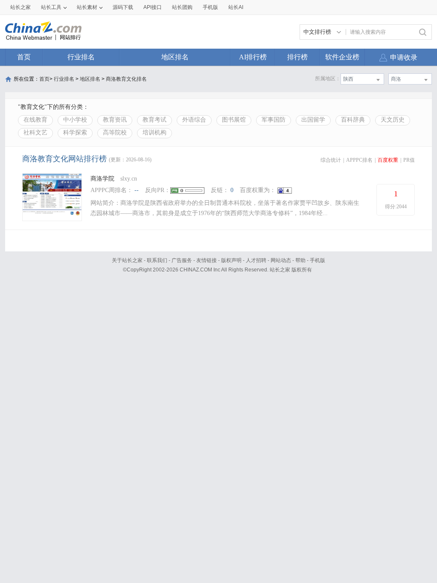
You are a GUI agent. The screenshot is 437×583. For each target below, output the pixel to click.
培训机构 (154, 132)
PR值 (409, 160)
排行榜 (297, 57)
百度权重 (388, 160)
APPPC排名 (359, 160)
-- (136, 190)
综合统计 (330, 160)
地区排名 (175, 57)
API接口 (152, 7)
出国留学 (313, 120)
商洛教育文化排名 (126, 79)
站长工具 (51, 7)
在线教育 (35, 120)
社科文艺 (35, 132)
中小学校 (75, 120)
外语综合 (194, 120)
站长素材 (87, 7)
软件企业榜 (342, 57)
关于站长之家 (127, 260)
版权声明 (231, 260)
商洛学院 (102, 178)
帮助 (300, 260)
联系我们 (157, 260)
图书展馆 (234, 120)
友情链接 (206, 260)
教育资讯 (115, 120)
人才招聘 (256, 260)
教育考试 (154, 120)
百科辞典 (353, 120)
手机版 (317, 260)
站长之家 (20, 7)
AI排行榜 (253, 57)
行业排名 (81, 57)
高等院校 (115, 132)
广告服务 (182, 260)
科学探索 (75, 132)
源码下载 (123, 7)
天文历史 (393, 120)
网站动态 (281, 260)
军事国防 (274, 120)
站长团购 (182, 7)
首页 (24, 57)
